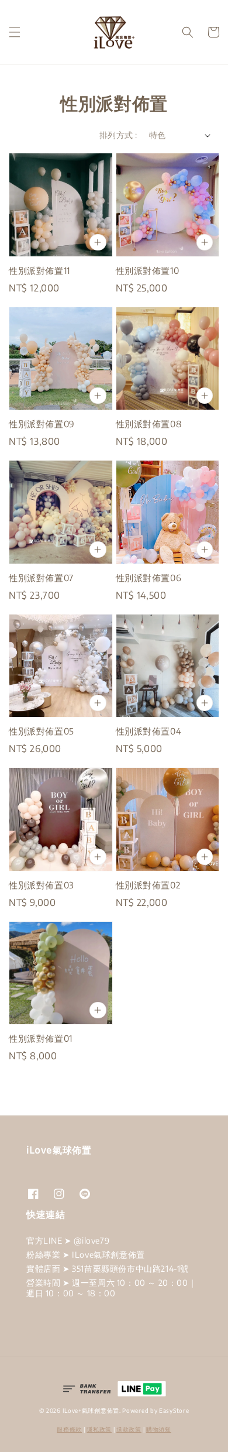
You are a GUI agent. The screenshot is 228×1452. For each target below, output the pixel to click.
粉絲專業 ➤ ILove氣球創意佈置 (85, 1254)
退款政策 (128, 1429)
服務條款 (69, 1429)
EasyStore (174, 1410)
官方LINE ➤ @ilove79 (67, 1240)
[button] (14, 32)
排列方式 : (118, 135)
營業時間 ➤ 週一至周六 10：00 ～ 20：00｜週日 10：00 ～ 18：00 (111, 1288)
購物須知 (158, 1429)
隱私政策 (99, 1429)
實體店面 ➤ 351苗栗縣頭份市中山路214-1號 (107, 1268)
